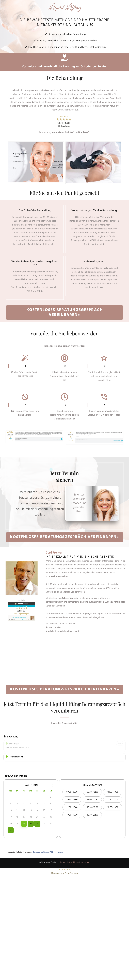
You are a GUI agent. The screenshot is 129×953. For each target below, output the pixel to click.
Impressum (85, 862)
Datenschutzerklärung (69, 862)
